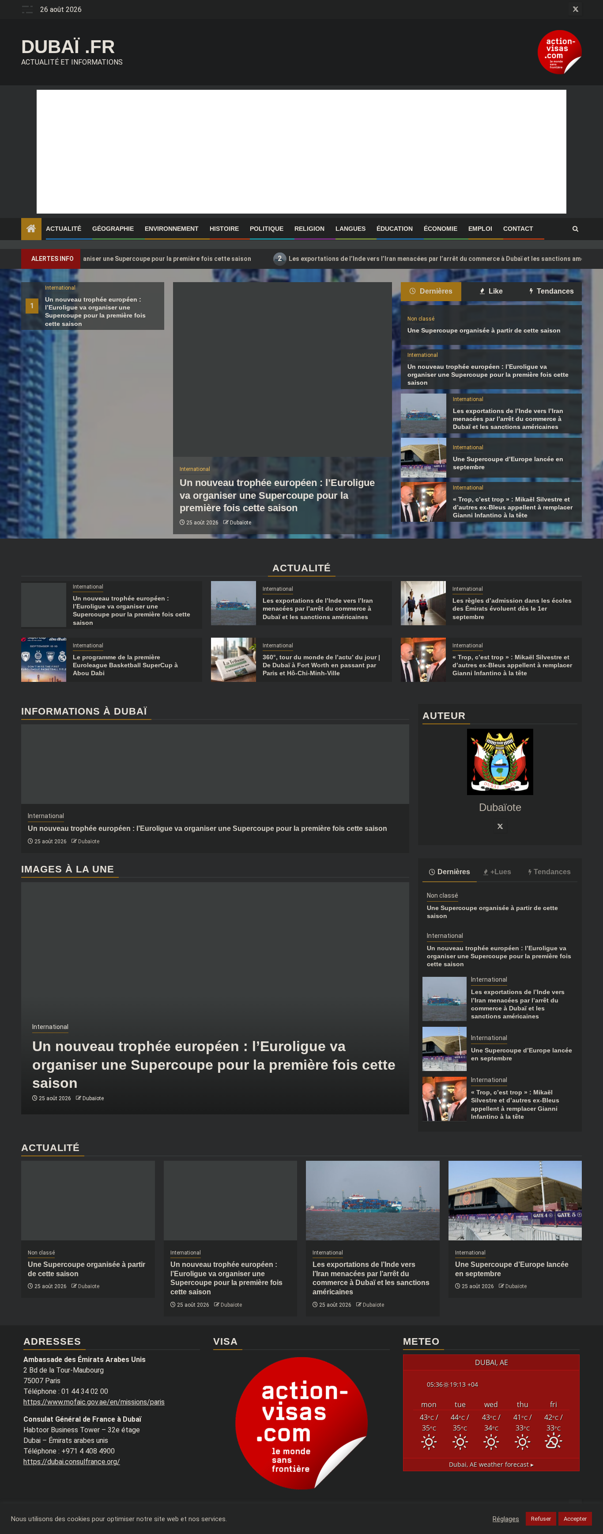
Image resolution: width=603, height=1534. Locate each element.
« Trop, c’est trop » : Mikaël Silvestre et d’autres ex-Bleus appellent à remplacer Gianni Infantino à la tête (513, 507)
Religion (309, 228)
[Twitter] (500, 825)
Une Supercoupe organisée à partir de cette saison (484, 330)
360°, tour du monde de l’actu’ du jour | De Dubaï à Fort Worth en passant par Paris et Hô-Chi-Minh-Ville (321, 665)
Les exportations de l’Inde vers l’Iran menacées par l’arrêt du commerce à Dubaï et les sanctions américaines (393, 258)
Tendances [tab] (554, 291)
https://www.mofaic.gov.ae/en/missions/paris (94, 1402)
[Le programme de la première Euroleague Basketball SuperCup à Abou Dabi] (43, 660)
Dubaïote (240, 523)
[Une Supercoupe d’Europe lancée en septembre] (423, 458)
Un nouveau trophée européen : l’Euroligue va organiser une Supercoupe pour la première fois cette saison (277, 495)
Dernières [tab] (435, 291)
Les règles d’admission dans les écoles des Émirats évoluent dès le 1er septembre (512, 608)
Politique (266, 228)
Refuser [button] (541, 1518)
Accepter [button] (575, 1518)
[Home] (31, 229)
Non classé (420, 319)
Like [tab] (495, 291)
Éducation (395, 228)
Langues (350, 228)
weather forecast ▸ (491, 1464)
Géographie (113, 228)
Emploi (480, 228)
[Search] (575, 229)
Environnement (172, 228)
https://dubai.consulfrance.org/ (71, 1461)
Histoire (224, 228)
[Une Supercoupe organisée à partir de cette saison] (88, 1200)
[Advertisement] (301, 152)
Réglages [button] (506, 1519)
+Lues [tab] (500, 871)
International (60, 288)
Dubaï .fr (68, 46)
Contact (518, 228)
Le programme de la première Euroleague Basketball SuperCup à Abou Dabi (125, 665)
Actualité (63, 228)
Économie (440, 228)
